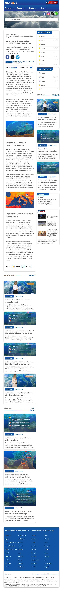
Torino (33, 535)
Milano (46, 539)
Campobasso (35, 560)
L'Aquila (46, 556)
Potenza (34, 563)
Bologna (46, 546)
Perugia (34, 553)
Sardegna (21, 567)
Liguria (7, 539)
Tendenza (9, 434)
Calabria (20, 563)
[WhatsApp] (56, 13)
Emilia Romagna (9, 546)
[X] (52, 13)
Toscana (20, 549)
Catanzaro (47, 563)
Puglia (20, 560)
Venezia (46, 542)
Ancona (34, 549)
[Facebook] (44, 13)
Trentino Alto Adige (11, 542)
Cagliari (46, 567)
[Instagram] (48, 13)
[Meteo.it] (11, 2)
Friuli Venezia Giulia (11, 549)
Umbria (7, 553)
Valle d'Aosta (22, 535)
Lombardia (21, 539)
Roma (46, 553)
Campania (8, 556)
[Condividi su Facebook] (7, 58)
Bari (45, 560)
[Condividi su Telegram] (18, 58)
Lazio (19, 553)
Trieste (34, 546)
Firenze (46, 549)
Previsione (9, 62)
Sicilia (6, 567)
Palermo (34, 567)
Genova (34, 539)
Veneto (20, 542)
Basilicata (8, 563)
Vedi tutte (32, 409)
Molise (7, 560)
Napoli (34, 556)
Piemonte (8, 535)
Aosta (46, 535)
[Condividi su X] (12, 58)
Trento (34, 542)
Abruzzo (20, 556)
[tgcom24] (52, 2)
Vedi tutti (32, 275)
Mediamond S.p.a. (16, 584)
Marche (20, 546)
